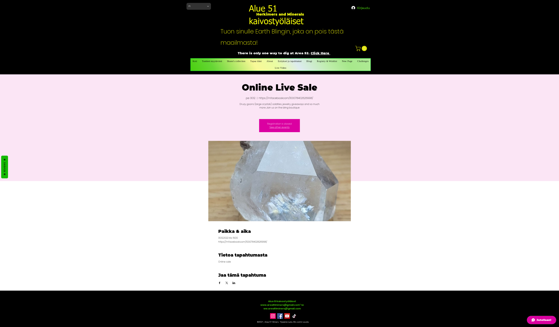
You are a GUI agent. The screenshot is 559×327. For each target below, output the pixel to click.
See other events (279, 127)
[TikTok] (294, 316)
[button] (361, 48)
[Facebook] (280, 316)
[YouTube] (287, 316)
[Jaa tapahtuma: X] (226, 283)
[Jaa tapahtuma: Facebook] (219, 283)
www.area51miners (272, 305)
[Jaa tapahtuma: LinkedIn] (233, 283)
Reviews (4, 167)
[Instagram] (273, 316)
